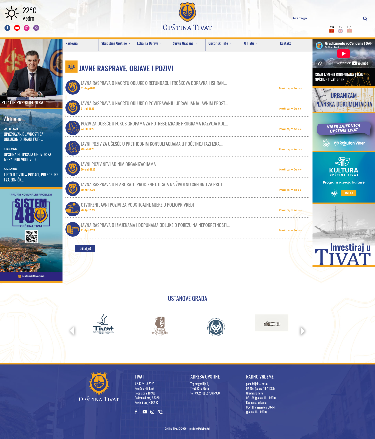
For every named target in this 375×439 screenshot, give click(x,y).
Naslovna (71, 43)
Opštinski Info (218, 43)
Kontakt (285, 43)
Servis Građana (183, 43)
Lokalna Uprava (148, 43)
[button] (365, 18)
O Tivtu (249, 43)
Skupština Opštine (114, 43)
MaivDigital (204, 428)
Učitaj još (85, 249)
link (31, 279)
